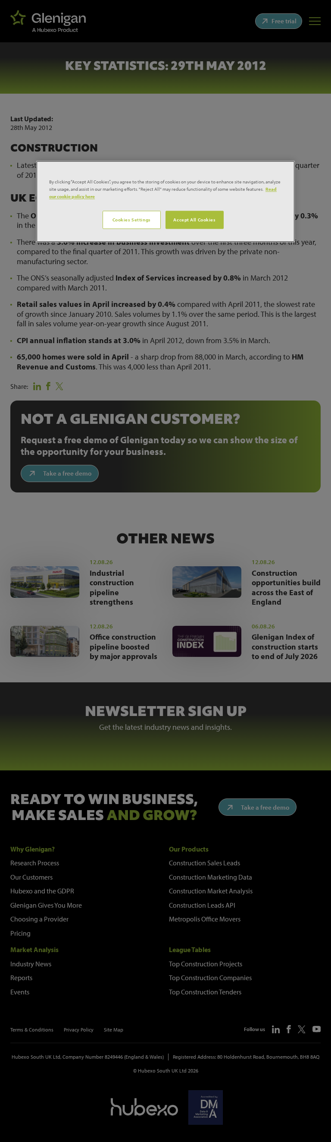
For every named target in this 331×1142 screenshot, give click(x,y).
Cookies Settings (131, 219)
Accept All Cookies (194, 219)
